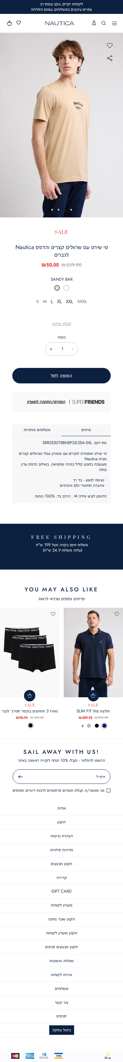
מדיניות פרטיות (61, 850)
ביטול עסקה (61, 1030)
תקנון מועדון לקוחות (61, 933)
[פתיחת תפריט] (114, 24)
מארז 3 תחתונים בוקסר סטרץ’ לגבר (30, 711)
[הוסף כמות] (51, 349)
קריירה (61, 878)
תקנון (61, 822)
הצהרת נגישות (61, 836)
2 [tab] (65, 210)
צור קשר (61, 1002)
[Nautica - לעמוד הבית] (59, 23)
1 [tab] (71, 210)
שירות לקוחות (61, 975)
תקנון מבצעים (61, 864)
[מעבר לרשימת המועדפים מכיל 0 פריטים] (18, 23)
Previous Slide (6, 125)
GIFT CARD (61, 891)
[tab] (86, 430)
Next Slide (117, 125)
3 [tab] (58, 210)
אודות (61, 808)
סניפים (61, 1016)
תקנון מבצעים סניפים (61, 947)
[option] (57, 287)
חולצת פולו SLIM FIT (93, 711)
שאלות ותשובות (62, 961)
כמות (62, 337)
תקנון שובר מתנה (61, 919)
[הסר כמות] (72, 349)
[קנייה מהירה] (93, 696)
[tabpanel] (61, 125)
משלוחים (61, 989)
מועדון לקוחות (62, 905)
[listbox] (61, 289)
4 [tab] (52, 210)
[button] (9, 23)
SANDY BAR (62, 279)
